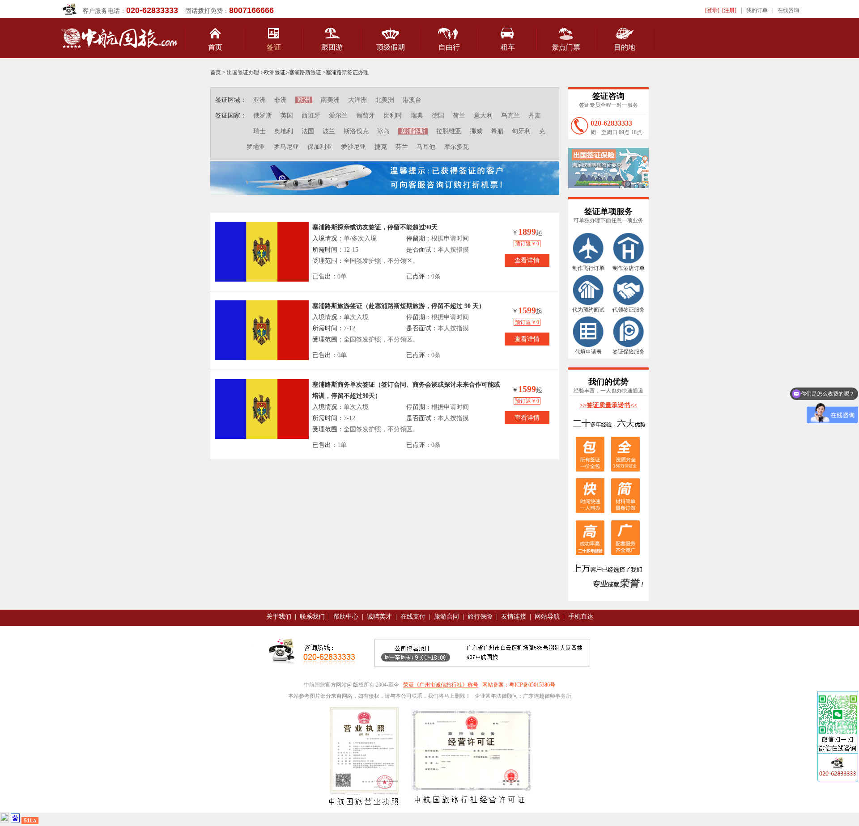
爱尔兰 (338, 115)
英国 (287, 115)
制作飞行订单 (588, 268)
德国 (438, 115)
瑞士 (259, 131)
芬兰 (401, 146)
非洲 (280, 100)
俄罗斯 (262, 115)
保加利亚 (319, 146)
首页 (215, 47)
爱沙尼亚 (353, 146)
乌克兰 (510, 115)
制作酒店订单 (628, 268)
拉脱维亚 (448, 131)
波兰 (329, 131)
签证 (274, 47)
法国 (308, 131)
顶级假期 (390, 47)
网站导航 (547, 616)
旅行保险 (480, 616)
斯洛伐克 (356, 131)
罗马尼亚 (286, 146)
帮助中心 (345, 616)
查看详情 (527, 260)
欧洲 (304, 100)
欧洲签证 (274, 72)
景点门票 (566, 47)
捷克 (380, 146)
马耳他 (426, 146)
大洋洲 (357, 100)
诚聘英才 (379, 616)
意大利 (483, 115)
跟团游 (332, 47)
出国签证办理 (243, 72)
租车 (508, 47)
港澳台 (412, 100)
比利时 (392, 115)
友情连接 (513, 616)
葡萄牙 (365, 115)
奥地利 (283, 131)
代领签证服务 (628, 310)
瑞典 (417, 115)
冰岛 (383, 131)
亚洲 (259, 100)
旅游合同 (446, 616)
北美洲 (384, 100)
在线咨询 (788, 10)
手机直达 (580, 616)
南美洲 (330, 100)
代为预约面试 (588, 310)
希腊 (497, 131)
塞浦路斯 (412, 131)
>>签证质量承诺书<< (608, 405)
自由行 (449, 47)
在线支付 (412, 616)
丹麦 (534, 115)
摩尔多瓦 (456, 146)
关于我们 (278, 616)
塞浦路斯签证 (305, 72)
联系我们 (312, 616)
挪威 (476, 131)
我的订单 (757, 10)
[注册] (729, 10)
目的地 (624, 47)
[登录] (712, 10)
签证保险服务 (628, 352)
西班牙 (311, 115)
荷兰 (459, 115)
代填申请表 (588, 352)
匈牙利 (521, 131)
